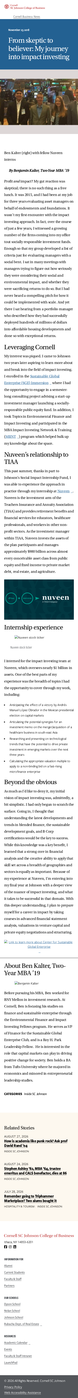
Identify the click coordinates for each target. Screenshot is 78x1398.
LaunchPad (10, 1362)
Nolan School (12, 1310)
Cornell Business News (26, 16)
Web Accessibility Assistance (22, 1392)
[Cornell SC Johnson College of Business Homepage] (39, 1237)
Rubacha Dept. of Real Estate (21, 1324)
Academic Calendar (15, 1342)
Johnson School (13, 1317)
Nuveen (63, 491)
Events (8, 1349)
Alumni (8, 1265)
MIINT (10, 436)
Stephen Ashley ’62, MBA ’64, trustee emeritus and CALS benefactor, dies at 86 (35, 1171)
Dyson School (12, 1304)
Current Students (14, 1272)
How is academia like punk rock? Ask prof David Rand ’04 (35, 1143)
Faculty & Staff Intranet (18, 1356)
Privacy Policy (13, 1387)
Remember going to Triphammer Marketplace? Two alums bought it (30, 1198)
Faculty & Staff (12, 1279)
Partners (9, 1285)
